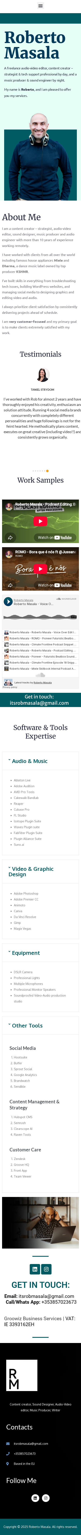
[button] (40, 5)
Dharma (8, 266)
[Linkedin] (35, 1269)
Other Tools (27, 1025)
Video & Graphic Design (31, 871)
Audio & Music (30, 760)
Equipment (26, 952)
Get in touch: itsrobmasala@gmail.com (39, 700)
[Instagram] (46, 1269)
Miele (58, 260)
